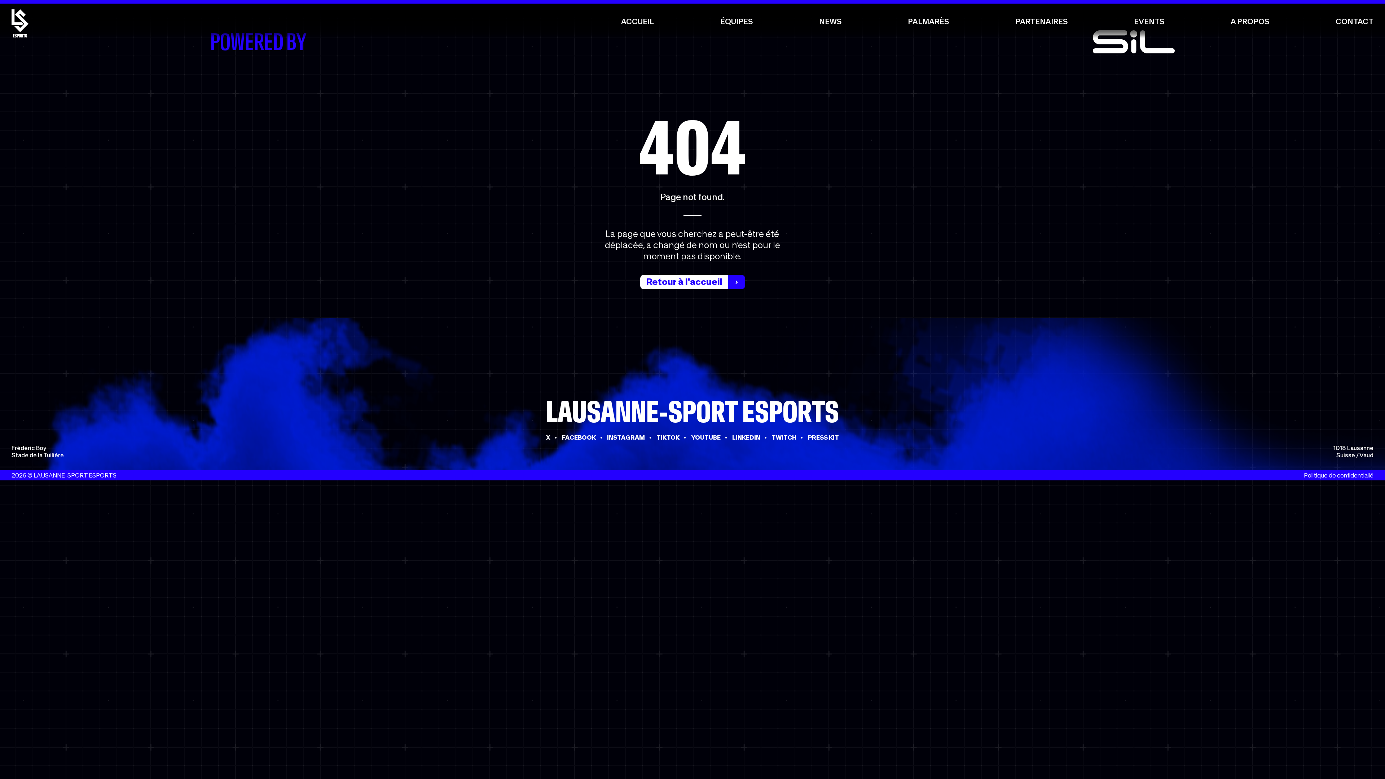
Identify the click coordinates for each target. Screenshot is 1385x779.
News (830, 21)
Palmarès (928, 21)
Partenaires (1041, 21)
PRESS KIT (823, 437)
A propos (1250, 21)
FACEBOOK (579, 437)
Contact (1354, 21)
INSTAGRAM (626, 437)
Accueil (637, 21)
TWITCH (783, 437)
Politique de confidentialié (1338, 475)
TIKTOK (668, 437)
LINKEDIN (746, 437)
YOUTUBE (706, 437)
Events (1149, 21)
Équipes (736, 21)
